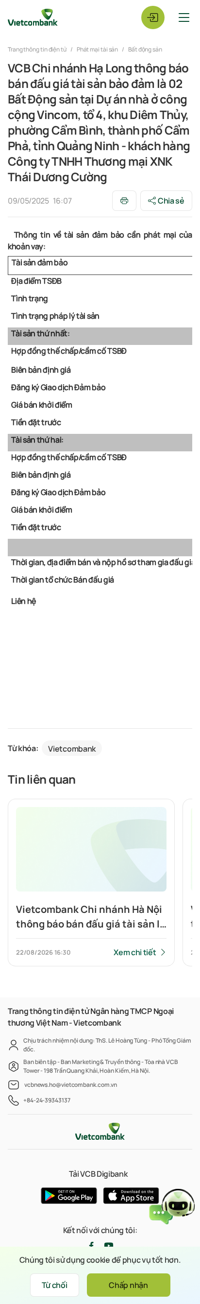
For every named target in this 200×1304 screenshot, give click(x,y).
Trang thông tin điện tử (37, 49)
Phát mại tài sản (97, 49)
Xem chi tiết (135, 952)
